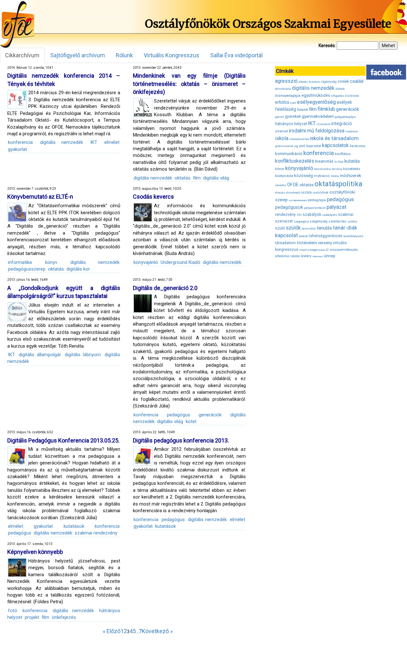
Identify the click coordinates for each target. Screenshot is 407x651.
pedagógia (317, 200)
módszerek (350, 175)
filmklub (326, 109)
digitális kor (78, 269)
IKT (93, 142)
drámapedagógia (287, 96)
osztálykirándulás (298, 200)
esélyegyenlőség (316, 102)
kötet (191, 421)
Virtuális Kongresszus (171, 55)
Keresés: (327, 45)
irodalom (351, 131)
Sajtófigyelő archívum (77, 55)
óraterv (306, 256)
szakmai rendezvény (96, 533)
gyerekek (293, 116)
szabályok (312, 214)
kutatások (74, 526)
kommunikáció (288, 153)
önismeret (318, 256)
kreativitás (324, 161)
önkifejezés (64, 617)
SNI (299, 214)
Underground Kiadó (180, 262)
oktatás (182, 178)
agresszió (286, 81)
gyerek (279, 116)
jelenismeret (284, 146)
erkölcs (282, 102)
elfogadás (337, 95)
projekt (32, 617)
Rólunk (124, 55)
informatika (20, 262)
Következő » (157, 631)
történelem (307, 242)
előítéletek (352, 95)
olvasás (280, 192)
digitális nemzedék (61, 142)
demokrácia (283, 88)
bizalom (314, 81)
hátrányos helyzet (291, 123)
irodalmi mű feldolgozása (316, 131)
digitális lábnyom (83, 354)
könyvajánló (146, 262)
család (356, 81)
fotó (12, 610)
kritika (339, 161)
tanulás (324, 228)
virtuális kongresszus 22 (314, 249)
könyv (51, 262)
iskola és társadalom (334, 138)
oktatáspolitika (338, 184)
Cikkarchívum (22, 55)
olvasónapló (293, 192)
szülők (293, 228)
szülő (280, 228)
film (197, 178)
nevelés (280, 185)
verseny (325, 242)
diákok (340, 88)
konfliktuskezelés (294, 161)
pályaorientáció (315, 207)
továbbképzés (353, 236)
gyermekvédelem (318, 116)
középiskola (284, 176)
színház (352, 221)
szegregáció (301, 221)
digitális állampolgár (40, 354)
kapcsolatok (335, 145)
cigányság (329, 81)
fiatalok (302, 110)
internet (281, 131)
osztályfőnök (320, 192)
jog (296, 146)
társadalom (285, 242)
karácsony (357, 146)
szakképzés (329, 214)
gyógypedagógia (345, 116)
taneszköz (309, 228)
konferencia (20, 142)
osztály (306, 192)
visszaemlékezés (344, 250)
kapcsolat (313, 146)
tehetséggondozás (325, 236)
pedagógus (178, 415)
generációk (210, 415)
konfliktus (343, 154)
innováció (323, 124)
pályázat (337, 207)
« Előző (112, 631)
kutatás (352, 161)
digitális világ (216, 178)
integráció (341, 123)
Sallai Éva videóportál (236, 55)
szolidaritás (337, 221)
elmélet (112, 142)
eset (293, 102)
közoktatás (351, 168)
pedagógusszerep (26, 269)
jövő (302, 146)
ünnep (329, 255)
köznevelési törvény (328, 169)
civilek (343, 81)
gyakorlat (17, 149)
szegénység (319, 221)
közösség (303, 175)
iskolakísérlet (299, 139)
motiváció (321, 176)
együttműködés (315, 95)
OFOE (293, 185)
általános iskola (287, 256)
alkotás (303, 81)
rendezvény (285, 214)
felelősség (285, 109)
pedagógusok (289, 207)
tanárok (303, 236)
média (334, 176)
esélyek (344, 102)
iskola (281, 138)
